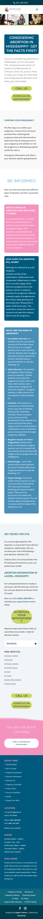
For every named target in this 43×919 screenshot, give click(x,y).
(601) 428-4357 (25, 598)
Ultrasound (8, 660)
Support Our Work (12, 800)
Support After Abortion (12, 680)
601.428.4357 (22, 2)
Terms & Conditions (13, 792)
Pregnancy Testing (11, 656)
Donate (8, 796)
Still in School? (11, 768)
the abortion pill (22, 270)
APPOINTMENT (11, 764)
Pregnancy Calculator (14, 784)
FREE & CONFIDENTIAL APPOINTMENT (22, 743)
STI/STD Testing (10, 684)
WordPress (21, 916)
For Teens (7, 676)
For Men (7, 672)
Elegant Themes (21, 912)
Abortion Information (13, 776)
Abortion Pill (10, 780)
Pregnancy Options (11, 664)
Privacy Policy (11, 788)
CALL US (22, 88)
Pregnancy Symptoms (14, 772)
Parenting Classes (11, 668)
